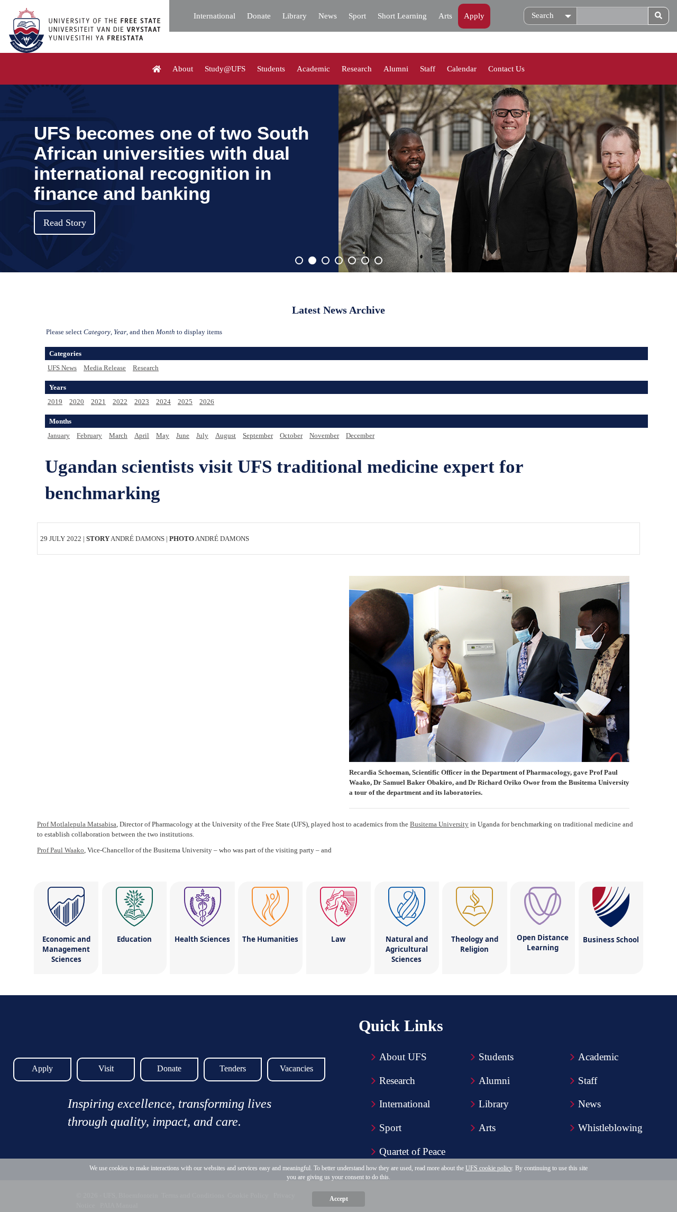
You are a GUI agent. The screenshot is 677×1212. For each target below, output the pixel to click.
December (360, 435)
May (162, 435)
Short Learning (402, 16)
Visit (106, 1068)
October (291, 435)
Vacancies (296, 1068)
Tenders (232, 1068)
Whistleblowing (610, 1127)
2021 (98, 402)
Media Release (105, 368)
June (182, 435)
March (118, 435)
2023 (141, 402)
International (214, 16)
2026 (206, 402)
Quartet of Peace (412, 1151)
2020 (76, 402)
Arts (445, 16)
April (141, 435)
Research (357, 69)
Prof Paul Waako (60, 850)
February (89, 435)
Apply (474, 16)
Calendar (462, 69)
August (225, 435)
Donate (259, 16)
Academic (313, 69)
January (59, 435)
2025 (185, 402)
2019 (55, 402)
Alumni (395, 69)
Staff (427, 69)
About (182, 69)
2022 (120, 402)
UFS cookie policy (488, 1168)
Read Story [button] (64, 222)
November (324, 435)
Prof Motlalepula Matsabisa (76, 824)
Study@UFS (225, 69)
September (258, 435)
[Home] (157, 69)
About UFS (403, 1056)
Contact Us (506, 69)
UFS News (62, 368)
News (327, 16)
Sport (357, 16)
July (202, 435)
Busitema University (439, 824)
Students (271, 69)
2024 (163, 402)
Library (294, 16)
